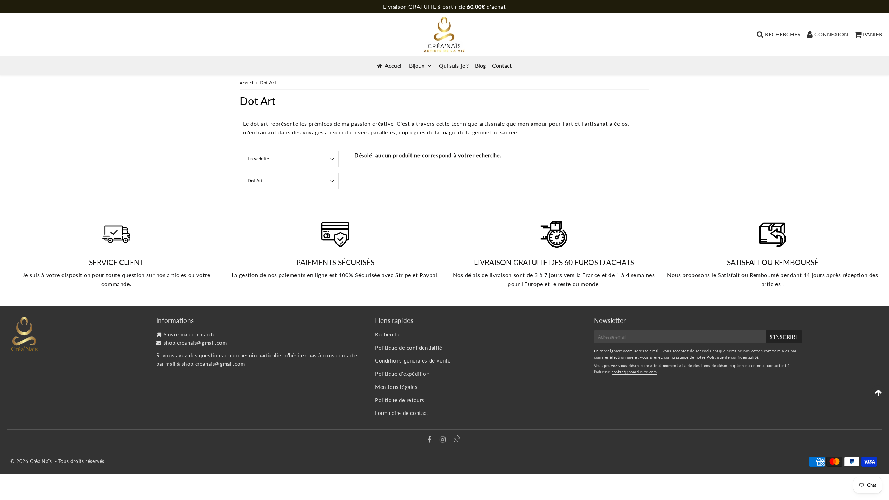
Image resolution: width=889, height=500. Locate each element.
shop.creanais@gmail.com (195, 343)
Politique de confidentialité (408, 347)
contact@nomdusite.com (634, 371)
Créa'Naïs (41, 461)
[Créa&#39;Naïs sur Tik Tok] (456, 440)
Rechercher (783, 34)
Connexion (831, 34)
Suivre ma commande (190, 334)
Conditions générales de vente (412, 360)
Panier (872, 34)
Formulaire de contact (402, 413)
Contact (502, 65)
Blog (480, 65)
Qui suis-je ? (454, 65)
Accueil (394, 65)
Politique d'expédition (402, 373)
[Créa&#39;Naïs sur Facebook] (430, 440)
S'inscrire (784, 336)
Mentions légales (396, 387)
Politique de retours (399, 400)
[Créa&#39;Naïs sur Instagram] (443, 440)
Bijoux (416, 65)
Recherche (387, 334)
